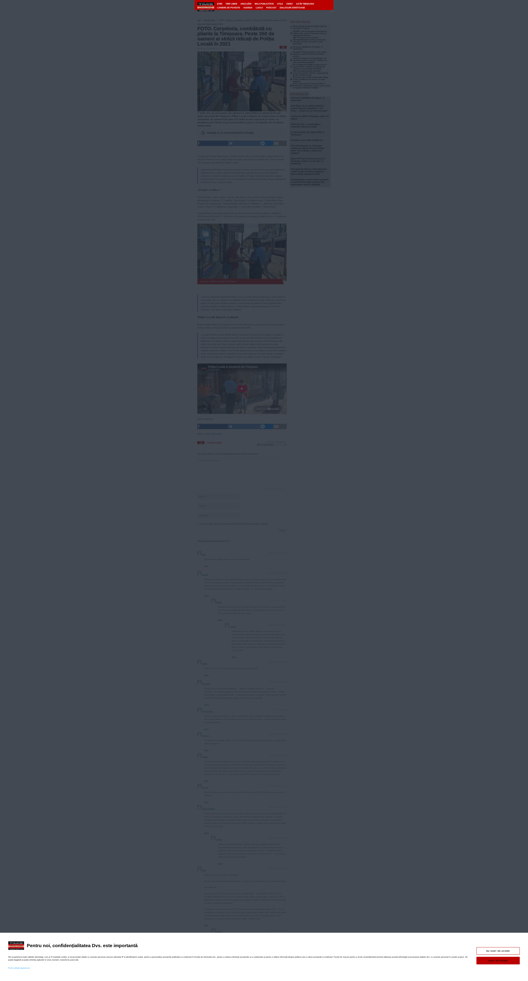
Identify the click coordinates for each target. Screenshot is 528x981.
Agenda (247, 7)
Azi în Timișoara (305, 4)
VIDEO (289, 4)
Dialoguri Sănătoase (292, 7)
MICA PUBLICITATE (264, 4)
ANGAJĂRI (245, 4)
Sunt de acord (498, 961)
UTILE (280, 4)
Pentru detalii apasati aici (19, 968)
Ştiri (219, 4)
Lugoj (259, 7)
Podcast (271, 7)
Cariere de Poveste (228, 7)
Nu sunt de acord (498, 951)
